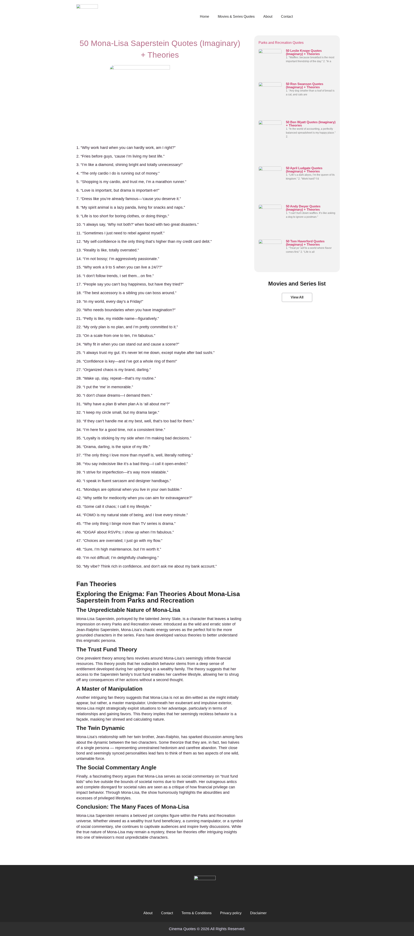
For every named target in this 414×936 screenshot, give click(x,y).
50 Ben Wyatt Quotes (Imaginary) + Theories (311, 123)
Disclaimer (258, 913)
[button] (297, 297)
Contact (287, 16)
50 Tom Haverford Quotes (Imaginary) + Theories (305, 242)
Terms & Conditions (197, 913)
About (267, 16)
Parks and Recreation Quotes (281, 42)
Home (204, 16)
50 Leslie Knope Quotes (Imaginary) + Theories (304, 52)
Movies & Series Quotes (236, 16)
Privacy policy (231, 913)
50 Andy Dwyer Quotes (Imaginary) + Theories (303, 207)
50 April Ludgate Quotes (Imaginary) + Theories (304, 169)
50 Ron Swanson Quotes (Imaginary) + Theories (304, 85)
